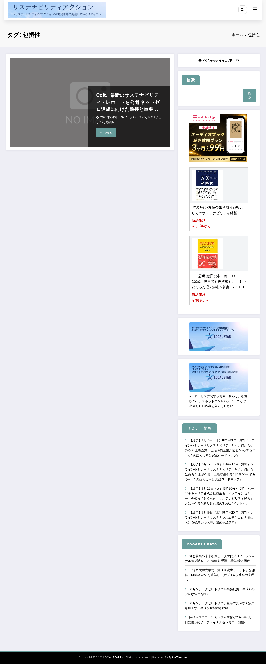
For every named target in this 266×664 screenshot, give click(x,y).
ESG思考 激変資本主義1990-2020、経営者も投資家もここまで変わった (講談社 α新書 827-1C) (219, 282)
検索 (191, 80)
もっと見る (106, 132)
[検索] (242, 9)
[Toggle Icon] (254, 10)
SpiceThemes (178, 657)
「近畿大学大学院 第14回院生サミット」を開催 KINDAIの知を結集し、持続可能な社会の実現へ (220, 575)
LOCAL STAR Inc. (114, 657)
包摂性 (110, 122)
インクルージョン (135, 117)
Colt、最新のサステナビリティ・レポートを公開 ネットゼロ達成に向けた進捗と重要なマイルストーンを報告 (128, 102)
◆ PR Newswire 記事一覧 (218, 60)
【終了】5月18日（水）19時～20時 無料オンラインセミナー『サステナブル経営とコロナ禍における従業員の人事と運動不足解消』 (219, 517)
